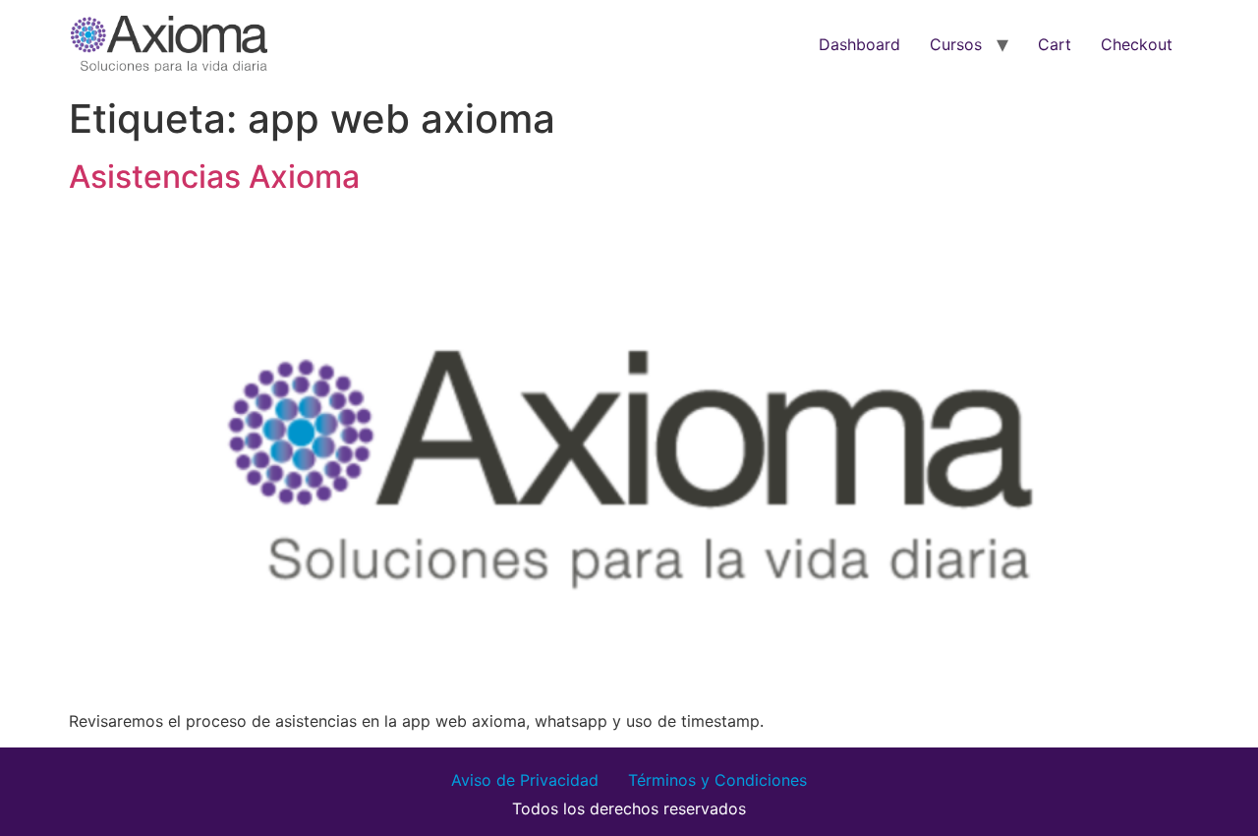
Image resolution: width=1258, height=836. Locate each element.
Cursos (956, 44)
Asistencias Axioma (214, 176)
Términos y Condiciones (717, 780)
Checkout (1136, 44)
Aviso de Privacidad (525, 780)
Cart (1054, 44)
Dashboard (859, 44)
